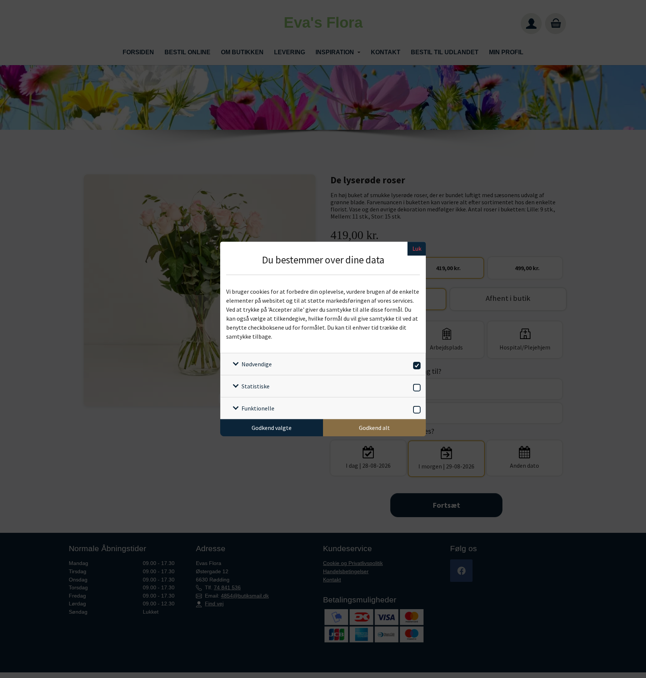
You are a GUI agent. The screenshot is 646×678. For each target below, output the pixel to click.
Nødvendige (257, 364)
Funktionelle (258, 408)
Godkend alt (374, 427)
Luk (416, 248)
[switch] (415, 364)
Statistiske (256, 386)
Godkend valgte (272, 427)
